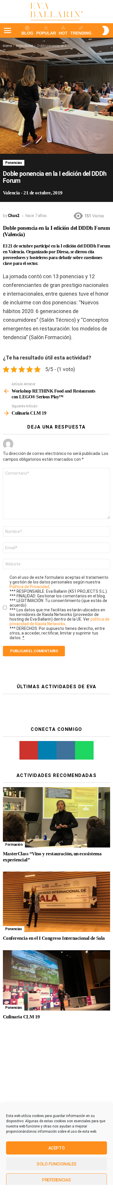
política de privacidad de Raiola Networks (60, 621)
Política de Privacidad (29, 586)
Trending (81, 33)
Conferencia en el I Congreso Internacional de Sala (54, 938)
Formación (14, 845)
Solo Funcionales (56, 1164)
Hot (63, 33)
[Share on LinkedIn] (47, 1192)
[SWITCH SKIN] (105, 30)
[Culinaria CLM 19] (56, 980)
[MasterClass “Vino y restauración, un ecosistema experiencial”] (56, 817)
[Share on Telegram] (84, 1192)
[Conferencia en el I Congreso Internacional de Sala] (56, 902)
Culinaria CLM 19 (21, 1017)
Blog (27, 33)
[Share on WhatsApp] (66, 1192)
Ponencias (13, 163)
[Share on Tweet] (28, 1192)
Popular (46, 33)
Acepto (56, 1148)
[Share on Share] (9, 1192)
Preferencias (56, 1180)
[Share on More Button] (103, 1192)
